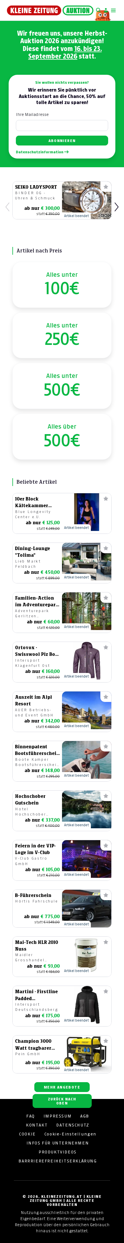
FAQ (30, 1116)
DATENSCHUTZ (72, 1125)
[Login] (106, 10)
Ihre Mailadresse (32, 114)
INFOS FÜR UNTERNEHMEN (58, 1143)
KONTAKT (37, 1125)
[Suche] (98, 10)
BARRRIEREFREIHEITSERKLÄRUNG (57, 1161)
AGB (84, 1116)
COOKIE (27, 1134)
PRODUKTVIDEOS (58, 1152)
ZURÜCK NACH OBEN (62, 1101)
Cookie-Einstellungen (70, 1134)
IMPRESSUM (58, 1116)
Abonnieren (62, 141)
